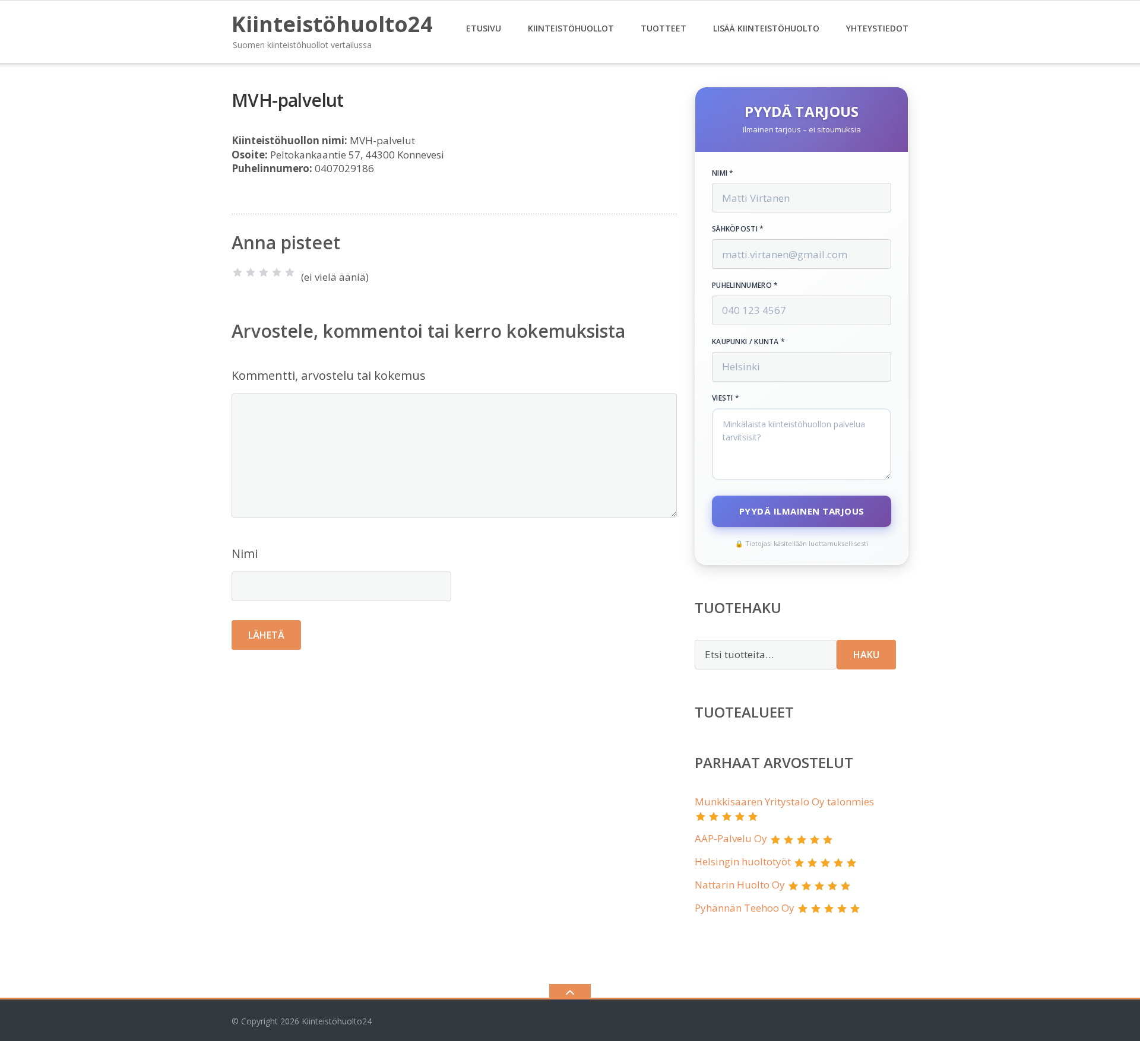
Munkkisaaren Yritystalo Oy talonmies (784, 801)
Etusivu (483, 28)
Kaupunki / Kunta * (748, 342)
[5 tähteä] (290, 272)
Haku (866, 654)
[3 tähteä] (264, 272)
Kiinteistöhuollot (571, 28)
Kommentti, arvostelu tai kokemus (329, 375)
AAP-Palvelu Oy (731, 838)
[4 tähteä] (277, 272)
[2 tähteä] (250, 272)
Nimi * (723, 173)
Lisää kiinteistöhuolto (766, 28)
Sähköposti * (738, 229)
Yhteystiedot (877, 28)
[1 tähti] (237, 272)
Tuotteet (663, 28)
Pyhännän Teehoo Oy (744, 908)
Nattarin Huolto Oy (740, 884)
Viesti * (725, 398)
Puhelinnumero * (745, 285)
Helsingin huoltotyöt (743, 861)
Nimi (245, 553)
